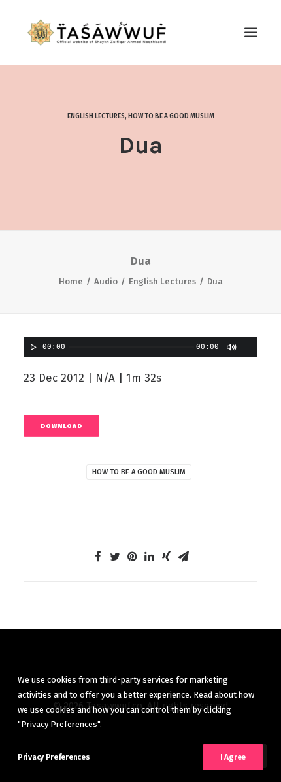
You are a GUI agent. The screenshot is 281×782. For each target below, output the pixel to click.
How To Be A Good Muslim (139, 472)
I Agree (233, 757)
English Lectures (96, 116)
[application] (140, 347)
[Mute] (230, 347)
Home (71, 281)
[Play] (32, 347)
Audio (106, 281)
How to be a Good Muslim (171, 116)
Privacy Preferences (54, 757)
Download (61, 425)
